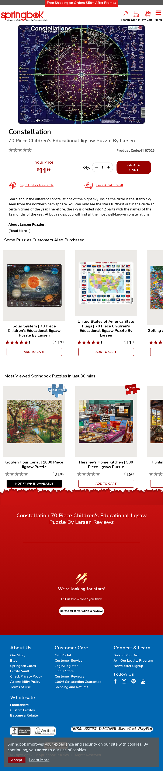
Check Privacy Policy (26, 676)
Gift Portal (63, 655)
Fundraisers (19, 705)
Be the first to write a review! (81, 611)
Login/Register (66, 666)
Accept (16, 760)
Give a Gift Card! (109, 185)
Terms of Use (20, 687)
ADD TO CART (134, 167)
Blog (14, 660)
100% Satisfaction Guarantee (78, 681)
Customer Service (68, 660)
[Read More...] (19, 230)
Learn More (39, 759)
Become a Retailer (24, 715)
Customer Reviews (69, 676)
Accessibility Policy (25, 681)
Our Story (17, 655)
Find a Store (64, 671)
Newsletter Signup (128, 666)
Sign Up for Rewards (36, 185)
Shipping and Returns (71, 687)
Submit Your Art (126, 655)
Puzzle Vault (19, 671)
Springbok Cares (23, 666)
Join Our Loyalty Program (133, 660)
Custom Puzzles (22, 710)
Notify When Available (34, 484)
